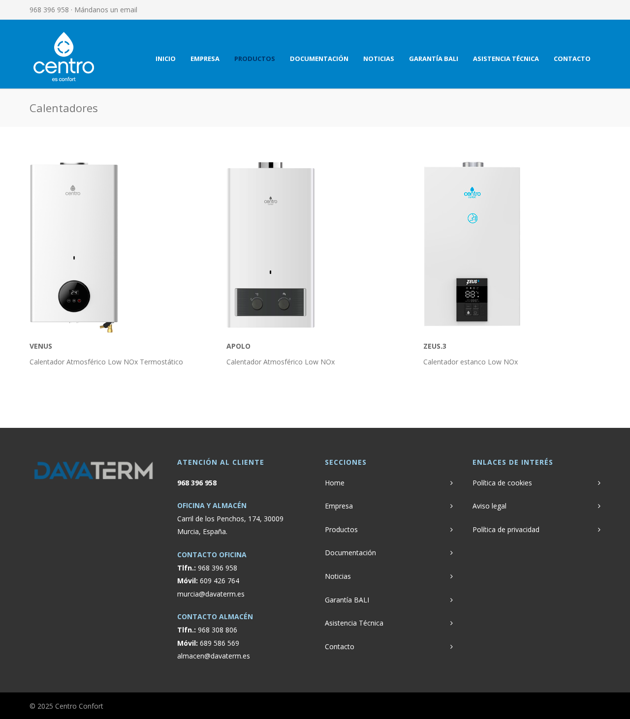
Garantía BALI (433, 58)
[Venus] (118, 244)
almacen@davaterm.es (213, 655)
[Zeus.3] (511, 244)
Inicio (166, 58)
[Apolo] (315, 244)
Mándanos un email (105, 9)
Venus (41, 346)
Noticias (378, 58)
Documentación (319, 58)
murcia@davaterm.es (211, 594)
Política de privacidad (505, 529)
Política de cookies (502, 482)
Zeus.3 (434, 346)
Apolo (238, 346)
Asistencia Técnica (506, 58)
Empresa (205, 58)
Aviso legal (489, 505)
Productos (254, 58)
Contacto (572, 58)
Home (335, 482)
